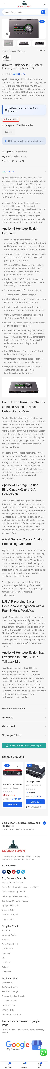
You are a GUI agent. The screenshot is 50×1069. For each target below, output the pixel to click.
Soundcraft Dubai (10, 914)
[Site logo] (24, 3)
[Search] (43, 12)
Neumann (6, 962)
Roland (5, 967)
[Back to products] (41, 50)
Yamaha (5, 939)
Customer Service (10, 987)
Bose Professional (10, 944)
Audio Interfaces (18, 50)
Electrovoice (7, 948)
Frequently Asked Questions (14, 996)
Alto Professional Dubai (12, 882)
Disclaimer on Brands (11, 1014)
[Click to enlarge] (7, 34)
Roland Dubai (8, 919)
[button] (35, 801)
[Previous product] (38, 50)
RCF (3, 958)
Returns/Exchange (10, 991)
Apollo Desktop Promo (16, 156)
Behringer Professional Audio (15, 896)
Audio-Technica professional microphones (21, 887)
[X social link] (13, 161)
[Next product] (44, 50)
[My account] (44, 4)
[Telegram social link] (23, 161)
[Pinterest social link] (16, 161)
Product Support (9, 1000)
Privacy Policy (8, 1010)
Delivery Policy (8, 1005)
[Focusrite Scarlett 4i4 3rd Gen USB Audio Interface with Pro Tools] (12, 772)
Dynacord (6, 953)
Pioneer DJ (6, 971)
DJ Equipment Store (10, 905)
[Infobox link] (24, 824)
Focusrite (6, 930)
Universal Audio (9, 935)
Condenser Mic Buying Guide (15, 901)
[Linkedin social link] (19, 161)
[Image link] (13, 846)
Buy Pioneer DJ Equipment (13, 891)
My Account (7, 982)
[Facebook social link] (9, 161)
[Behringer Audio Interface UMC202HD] (35, 771)
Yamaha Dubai (8, 910)
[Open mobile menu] (3, 4)
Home (5, 50)
